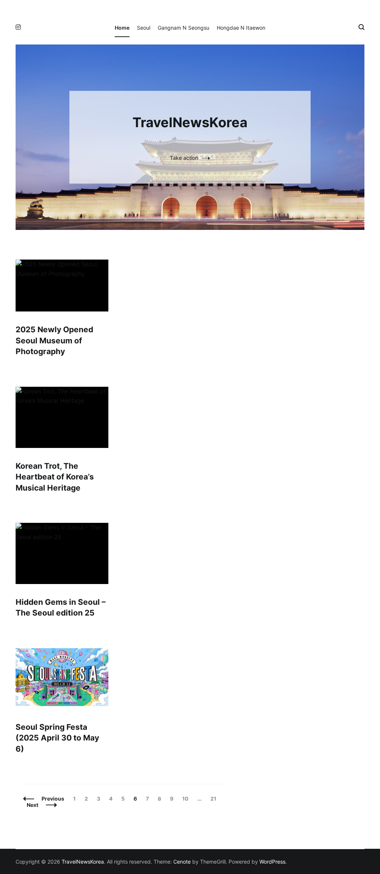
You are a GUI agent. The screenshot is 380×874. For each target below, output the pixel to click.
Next (32, 805)
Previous (53, 798)
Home (122, 27)
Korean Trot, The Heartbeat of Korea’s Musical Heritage (55, 476)
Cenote (182, 861)
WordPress (272, 861)
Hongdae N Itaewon (241, 27)
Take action (184, 158)
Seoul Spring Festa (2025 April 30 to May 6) (57, 737)
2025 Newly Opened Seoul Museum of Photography (54, 340)
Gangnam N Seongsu (183, 27)
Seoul (143, 27)
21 (215, 798)
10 (187, 798)
